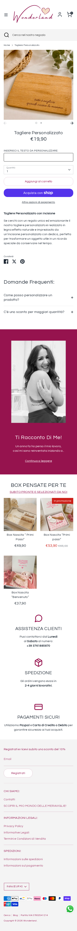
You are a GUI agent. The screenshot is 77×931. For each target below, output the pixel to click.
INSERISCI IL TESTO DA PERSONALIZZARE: (31, 150)
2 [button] (41, 122)
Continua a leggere (38, 460)
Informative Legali (16, 832)
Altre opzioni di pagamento (38, 202)
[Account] (60, 12)
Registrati (18, 773)
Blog (15, 915)
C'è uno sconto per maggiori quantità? (34, 312)
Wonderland (30, 921)
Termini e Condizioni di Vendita (25, 838)
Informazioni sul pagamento (23, 865)
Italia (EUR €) (15, 886)
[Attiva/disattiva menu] (5, 15)
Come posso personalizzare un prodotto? (28, 297)
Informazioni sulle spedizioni (23, 859)
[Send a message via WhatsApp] (70, 909)
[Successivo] (72, 123)
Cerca (7, 915)
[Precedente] (5, 123)
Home (7, 45)
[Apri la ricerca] (6, 35)
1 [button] (36, 123)
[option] (38, 85)
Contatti (9, 799)
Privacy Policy (13, 826)
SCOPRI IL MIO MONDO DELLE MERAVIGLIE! (35, 805)
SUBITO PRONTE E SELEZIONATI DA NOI (38, 491)
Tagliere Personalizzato (27, 45)
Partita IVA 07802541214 (34, 915)
